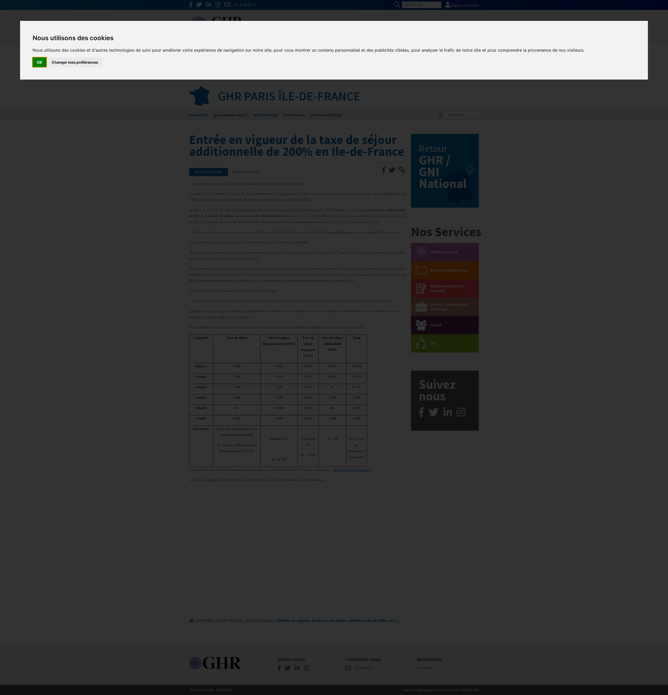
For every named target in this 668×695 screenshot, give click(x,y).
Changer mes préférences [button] (75, 62)
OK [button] (39, 62)
